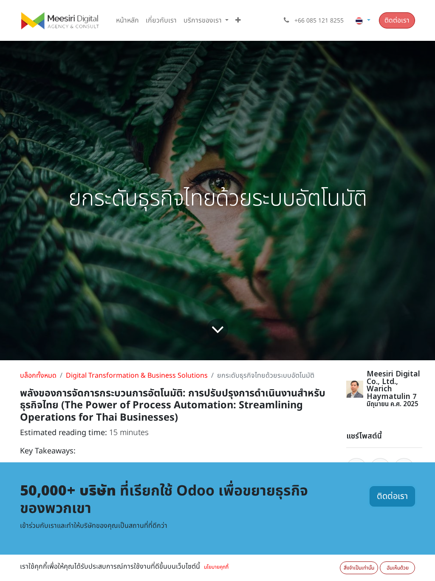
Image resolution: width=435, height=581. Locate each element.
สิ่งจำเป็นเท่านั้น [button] (359, 568)
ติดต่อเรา (397, 20)
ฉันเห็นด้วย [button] (398, 568)
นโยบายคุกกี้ (216, 567)
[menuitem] (127, 20)
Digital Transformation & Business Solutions (137, 375)
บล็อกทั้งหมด (38, 375)
